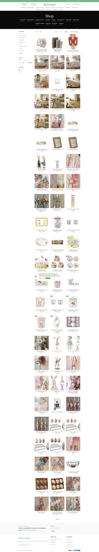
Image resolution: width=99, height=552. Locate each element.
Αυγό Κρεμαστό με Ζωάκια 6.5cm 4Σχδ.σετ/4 (73, 432)
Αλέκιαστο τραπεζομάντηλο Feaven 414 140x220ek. (73, 90)
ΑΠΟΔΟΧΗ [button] (48, 278)
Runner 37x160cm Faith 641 (57, 109)
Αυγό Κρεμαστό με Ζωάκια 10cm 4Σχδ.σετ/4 (57, 432)
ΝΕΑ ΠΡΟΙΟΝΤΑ (21, 50)
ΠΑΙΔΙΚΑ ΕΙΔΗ (21, 51)
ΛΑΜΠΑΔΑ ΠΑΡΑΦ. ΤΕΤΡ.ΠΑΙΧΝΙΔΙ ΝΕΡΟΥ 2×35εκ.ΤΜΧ (73, 412)
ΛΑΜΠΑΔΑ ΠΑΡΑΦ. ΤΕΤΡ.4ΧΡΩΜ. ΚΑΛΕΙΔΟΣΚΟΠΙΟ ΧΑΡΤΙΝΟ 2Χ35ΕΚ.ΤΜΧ (41, 210)
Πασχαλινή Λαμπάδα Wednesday (57, 411)
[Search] (72, 4)
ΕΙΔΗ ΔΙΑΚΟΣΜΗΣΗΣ (22, 37)
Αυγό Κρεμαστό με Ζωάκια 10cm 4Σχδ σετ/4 (57, 452)
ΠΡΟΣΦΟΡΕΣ (21, 53)
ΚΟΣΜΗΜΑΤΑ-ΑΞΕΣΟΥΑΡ (23, 46)
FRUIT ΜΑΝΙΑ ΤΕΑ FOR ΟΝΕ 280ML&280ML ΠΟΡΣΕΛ (57, 231)
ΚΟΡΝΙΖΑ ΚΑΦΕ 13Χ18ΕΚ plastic (73, 149)
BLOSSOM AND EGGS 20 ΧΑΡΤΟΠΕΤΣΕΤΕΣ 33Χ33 (73, 251)
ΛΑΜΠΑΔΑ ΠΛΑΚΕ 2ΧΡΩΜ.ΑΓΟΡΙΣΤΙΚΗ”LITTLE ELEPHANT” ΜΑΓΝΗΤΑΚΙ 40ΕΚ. (57, 512)
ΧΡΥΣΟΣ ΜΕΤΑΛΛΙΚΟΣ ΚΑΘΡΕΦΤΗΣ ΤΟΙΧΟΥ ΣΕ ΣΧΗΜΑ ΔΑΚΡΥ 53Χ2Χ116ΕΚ (57, 330)
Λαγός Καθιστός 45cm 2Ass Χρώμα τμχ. (73, 351)
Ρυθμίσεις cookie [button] (42, 278)
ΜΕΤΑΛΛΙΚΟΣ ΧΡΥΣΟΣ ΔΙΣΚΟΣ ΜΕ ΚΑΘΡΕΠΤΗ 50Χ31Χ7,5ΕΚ (42, 150)
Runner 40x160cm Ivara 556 (41, 129)
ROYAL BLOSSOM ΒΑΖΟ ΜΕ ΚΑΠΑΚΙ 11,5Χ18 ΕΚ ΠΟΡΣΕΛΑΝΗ (42, 330)
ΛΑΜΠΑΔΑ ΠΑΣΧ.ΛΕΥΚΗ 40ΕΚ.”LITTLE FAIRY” (73, 190)
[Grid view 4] (67, 31)
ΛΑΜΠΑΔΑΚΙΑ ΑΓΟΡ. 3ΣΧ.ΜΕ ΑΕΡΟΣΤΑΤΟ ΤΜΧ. (57, 210)
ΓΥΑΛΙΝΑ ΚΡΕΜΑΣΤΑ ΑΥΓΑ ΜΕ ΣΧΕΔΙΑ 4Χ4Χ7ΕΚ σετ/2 (41, 492)
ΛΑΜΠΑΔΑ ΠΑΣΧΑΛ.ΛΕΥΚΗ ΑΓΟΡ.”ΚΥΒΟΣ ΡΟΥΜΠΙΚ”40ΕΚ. (41, 190)
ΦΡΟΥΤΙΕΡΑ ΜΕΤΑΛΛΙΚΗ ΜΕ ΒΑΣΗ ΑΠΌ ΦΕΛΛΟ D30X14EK (73, 472)
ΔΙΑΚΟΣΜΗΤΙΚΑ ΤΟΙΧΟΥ (23, 35)
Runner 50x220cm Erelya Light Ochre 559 (73, 110)
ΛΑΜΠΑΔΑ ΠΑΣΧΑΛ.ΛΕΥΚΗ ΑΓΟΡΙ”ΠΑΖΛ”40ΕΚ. (41, 472)
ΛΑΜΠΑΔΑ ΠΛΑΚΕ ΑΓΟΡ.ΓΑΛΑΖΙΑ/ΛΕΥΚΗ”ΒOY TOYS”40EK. (73, 512)
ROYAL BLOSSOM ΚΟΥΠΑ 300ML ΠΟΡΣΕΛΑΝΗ (41, 310)
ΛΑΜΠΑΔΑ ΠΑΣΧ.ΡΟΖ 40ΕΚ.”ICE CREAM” (73, 452)
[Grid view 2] (64, 31)
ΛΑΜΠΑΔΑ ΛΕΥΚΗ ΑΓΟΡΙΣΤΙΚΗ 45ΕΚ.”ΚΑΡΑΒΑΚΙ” (41, 512)
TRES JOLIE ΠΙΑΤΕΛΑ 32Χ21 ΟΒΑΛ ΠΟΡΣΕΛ (41, 251)
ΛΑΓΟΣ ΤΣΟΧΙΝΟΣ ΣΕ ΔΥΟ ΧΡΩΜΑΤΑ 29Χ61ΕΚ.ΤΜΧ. (57, 391)
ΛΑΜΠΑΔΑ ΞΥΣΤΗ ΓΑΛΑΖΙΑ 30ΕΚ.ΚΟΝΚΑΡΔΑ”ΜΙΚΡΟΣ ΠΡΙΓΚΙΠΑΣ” (57, 130)
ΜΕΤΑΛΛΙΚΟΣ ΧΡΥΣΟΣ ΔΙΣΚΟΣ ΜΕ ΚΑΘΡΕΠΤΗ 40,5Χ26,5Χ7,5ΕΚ (73, 130)
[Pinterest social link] (68, 1)
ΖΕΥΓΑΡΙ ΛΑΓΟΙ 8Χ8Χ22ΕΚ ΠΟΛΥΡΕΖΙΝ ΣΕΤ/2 (41, 170)
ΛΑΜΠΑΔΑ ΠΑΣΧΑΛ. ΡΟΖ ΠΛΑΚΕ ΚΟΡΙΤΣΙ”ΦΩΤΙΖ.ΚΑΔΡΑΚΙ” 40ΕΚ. (57, 190)
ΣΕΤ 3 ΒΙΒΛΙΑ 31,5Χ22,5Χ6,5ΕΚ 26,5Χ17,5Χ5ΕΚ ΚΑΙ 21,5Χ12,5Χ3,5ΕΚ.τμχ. (57, 50)
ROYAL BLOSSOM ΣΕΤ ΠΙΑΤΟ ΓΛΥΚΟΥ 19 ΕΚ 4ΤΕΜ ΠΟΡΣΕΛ (73, 271)
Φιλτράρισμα (30, 62)
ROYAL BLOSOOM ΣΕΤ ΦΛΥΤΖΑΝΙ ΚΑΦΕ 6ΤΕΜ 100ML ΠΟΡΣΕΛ (73, 330)
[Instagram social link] (67, 1)
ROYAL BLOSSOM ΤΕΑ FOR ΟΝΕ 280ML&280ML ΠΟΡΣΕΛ (57, 290)
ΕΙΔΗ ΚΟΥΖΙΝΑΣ (21, 39)
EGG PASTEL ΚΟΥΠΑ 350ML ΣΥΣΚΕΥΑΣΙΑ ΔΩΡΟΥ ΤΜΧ (57, 271)
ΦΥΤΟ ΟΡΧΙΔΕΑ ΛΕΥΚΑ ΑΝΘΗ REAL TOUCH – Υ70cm (57, 533)
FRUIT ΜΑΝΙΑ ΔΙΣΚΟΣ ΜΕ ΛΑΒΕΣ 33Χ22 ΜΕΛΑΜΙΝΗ (41, 231)
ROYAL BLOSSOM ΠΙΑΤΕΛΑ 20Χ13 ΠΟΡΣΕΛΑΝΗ (41, 290)
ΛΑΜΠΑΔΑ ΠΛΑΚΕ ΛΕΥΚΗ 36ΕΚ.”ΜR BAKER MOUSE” (73, 371)
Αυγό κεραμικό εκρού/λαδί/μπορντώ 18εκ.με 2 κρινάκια (42, 371)
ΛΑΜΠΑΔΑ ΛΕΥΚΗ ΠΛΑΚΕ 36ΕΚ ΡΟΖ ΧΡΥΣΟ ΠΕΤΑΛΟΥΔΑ (41, 391)
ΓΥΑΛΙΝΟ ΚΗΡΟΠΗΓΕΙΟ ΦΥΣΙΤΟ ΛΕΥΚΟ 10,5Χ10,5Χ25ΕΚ (57, 170)
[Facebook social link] (65, 1)
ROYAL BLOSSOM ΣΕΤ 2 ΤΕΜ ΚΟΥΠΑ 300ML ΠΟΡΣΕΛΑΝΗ (57, 310)
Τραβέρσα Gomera (73, 70)
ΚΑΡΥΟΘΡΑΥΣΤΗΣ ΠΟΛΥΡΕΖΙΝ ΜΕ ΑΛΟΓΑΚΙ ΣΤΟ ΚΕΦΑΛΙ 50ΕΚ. (73, 51)
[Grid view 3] (66, 31)
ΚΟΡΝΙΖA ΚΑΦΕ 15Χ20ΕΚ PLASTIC (57, 149)
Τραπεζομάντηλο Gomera (41, 70)
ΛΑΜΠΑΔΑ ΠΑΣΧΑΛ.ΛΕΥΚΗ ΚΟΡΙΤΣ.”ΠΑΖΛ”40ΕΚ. (57, 472)
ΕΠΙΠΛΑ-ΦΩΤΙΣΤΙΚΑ (22, 42)
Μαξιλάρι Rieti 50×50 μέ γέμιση (41, 89)
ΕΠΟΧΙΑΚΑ (20, 44)
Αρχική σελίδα (37, 31)
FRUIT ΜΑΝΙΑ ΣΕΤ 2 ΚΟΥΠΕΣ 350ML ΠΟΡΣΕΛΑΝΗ (73, 231)
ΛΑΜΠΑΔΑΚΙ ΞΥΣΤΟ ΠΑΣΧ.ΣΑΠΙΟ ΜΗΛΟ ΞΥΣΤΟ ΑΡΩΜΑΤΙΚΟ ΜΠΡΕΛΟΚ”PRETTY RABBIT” (73, 391)
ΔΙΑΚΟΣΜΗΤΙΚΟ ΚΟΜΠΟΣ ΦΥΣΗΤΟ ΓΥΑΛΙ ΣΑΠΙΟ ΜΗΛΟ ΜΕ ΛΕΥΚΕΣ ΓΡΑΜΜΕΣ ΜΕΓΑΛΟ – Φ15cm (42, 50)
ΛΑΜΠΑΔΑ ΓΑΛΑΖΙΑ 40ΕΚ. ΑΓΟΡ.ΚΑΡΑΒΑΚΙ (73, 492)
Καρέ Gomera (57, 70)
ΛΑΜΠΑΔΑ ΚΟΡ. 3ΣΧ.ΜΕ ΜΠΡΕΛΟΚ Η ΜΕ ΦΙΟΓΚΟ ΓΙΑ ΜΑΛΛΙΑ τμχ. (73, 170)
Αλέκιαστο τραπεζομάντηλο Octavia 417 (42, 110)
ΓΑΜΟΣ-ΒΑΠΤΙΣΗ (22, 33)
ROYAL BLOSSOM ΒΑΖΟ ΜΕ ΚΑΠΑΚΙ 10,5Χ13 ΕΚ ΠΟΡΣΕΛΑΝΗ (73, 310)
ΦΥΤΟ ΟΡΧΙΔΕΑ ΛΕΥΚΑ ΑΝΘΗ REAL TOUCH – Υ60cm (42, 533)
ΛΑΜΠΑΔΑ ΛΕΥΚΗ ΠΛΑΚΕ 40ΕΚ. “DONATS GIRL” (41, 351)
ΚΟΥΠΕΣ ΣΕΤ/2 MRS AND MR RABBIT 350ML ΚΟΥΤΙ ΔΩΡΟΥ (57, 251)
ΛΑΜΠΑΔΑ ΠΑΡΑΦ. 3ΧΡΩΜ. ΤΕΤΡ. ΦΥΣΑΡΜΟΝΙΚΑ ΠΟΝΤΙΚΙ (41, 432)
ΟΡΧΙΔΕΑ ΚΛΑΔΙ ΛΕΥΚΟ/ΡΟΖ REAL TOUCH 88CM (73, 533)
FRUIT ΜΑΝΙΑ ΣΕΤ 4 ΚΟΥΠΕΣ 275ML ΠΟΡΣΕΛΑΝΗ (73, 210)
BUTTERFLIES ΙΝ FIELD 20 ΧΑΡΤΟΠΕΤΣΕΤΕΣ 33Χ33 (41, 271)
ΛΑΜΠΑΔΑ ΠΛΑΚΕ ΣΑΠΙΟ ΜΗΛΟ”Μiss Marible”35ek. (41, 412)
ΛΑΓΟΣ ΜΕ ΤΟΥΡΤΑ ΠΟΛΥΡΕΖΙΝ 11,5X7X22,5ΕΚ (57, 371)
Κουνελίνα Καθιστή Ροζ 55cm (57, 350)
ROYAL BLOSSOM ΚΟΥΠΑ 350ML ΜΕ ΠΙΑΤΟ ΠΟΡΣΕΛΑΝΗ (73, 290)
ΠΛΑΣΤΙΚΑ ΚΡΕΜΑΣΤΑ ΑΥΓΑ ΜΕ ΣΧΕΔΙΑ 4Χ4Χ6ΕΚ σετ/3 (57, 492)
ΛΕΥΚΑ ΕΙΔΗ (21, 48)
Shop (41, 31)
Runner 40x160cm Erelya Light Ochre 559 (57, 90)
